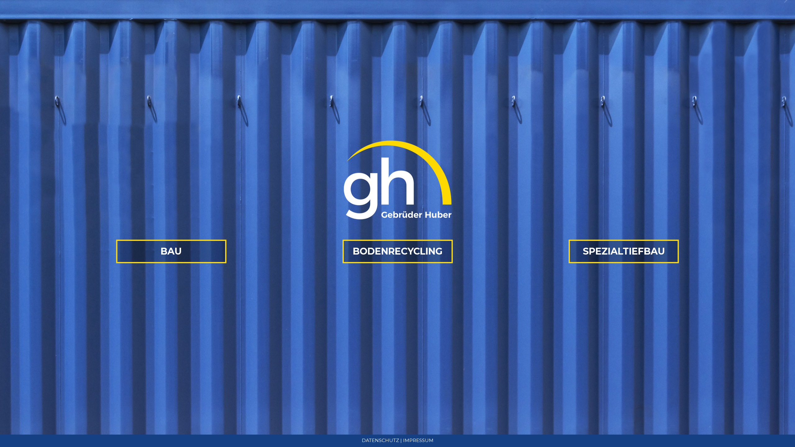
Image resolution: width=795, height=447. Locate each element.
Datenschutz (380, 440)
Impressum (418, 440)
